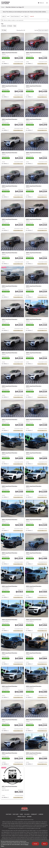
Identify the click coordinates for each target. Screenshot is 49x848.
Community (34, 814)
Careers (40, 814)
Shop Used (16, 814)
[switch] (47, 3)
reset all (32, 16)
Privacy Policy (22, 816)
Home (2, 7)
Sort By (36, 30)
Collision (26, 814)
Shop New (8, 814)
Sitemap (29, 816)
